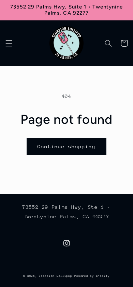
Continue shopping (67, 146)
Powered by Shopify (91, 275)
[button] (9, 43)
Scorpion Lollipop (55, 275)
